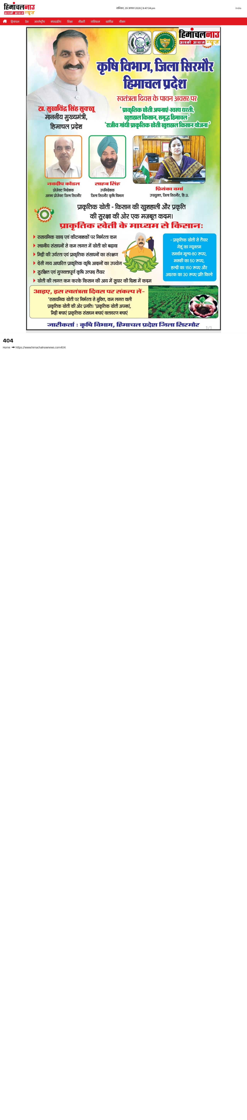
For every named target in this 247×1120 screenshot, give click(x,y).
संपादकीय (56, 22)
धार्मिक (109, 22)
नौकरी (81, 22)
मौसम (122, 22)
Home (6, 348)
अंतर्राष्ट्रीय (39, 22)
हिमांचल (15, 22)
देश (27, 22)
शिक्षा (70, 22)
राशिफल (95, 22)
